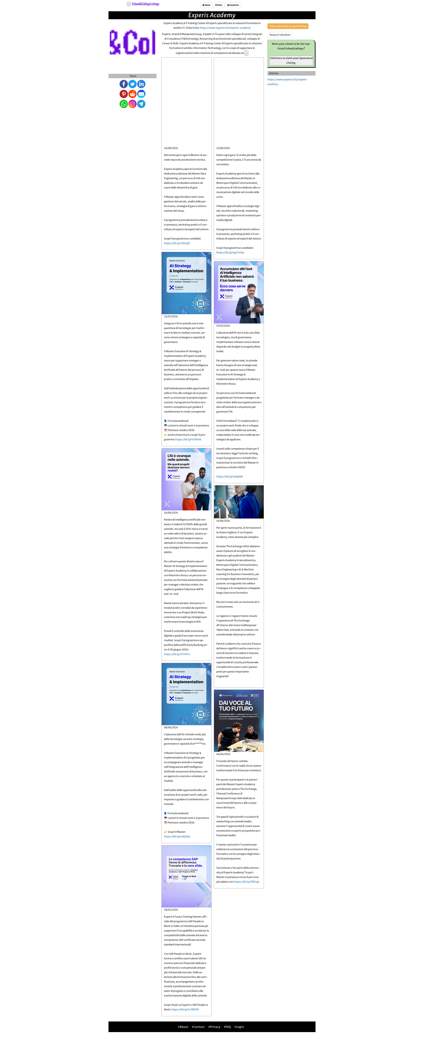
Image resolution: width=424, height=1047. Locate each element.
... (246, 53)
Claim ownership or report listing (288, 26)
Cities (219, 5)
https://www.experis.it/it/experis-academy (225, 27)
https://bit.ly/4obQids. (177, 836)
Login (240, 1026)
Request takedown (280, 34)
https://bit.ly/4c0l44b (188, 439)
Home (207, 5)
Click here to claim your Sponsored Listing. (291, 60)
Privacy (215, 1026)
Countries (234, 5)
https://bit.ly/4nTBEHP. (185, 1009)
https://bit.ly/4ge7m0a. (230, 252)
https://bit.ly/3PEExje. (247, 881)
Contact (199, 1026)
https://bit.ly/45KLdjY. (177, 243)
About (184, 1026)
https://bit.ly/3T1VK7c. (177, 654)
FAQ (228, 1026)
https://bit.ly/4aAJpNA (229, 476)
